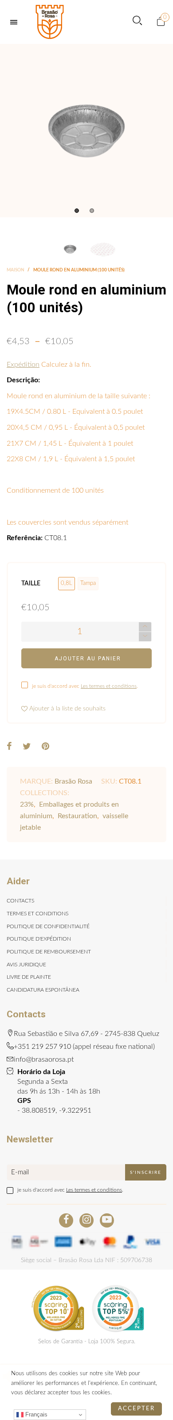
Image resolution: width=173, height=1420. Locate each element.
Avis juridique (26, 964)
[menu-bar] (16, 22)
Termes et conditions (37, 913)
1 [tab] (77, 210)
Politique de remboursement (49, 951)
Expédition (23, 364)
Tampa (88, 583)
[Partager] (9, 747)
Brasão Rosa (73, 781)
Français (35, 1414)
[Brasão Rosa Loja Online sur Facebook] (66, 1220)
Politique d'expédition (39, 938)
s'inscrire (145, 1172)
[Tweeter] (27, 747)
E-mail (20, 1172)
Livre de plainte (29, 977)
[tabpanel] (86, 130)
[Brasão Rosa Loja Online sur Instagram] (86, 1220)
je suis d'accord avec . (85, 686)
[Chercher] (137, 21)
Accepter (136, 1409)
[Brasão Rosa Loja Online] (49, 21)
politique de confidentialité (48, 926)
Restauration (77, 816)
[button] (145, 637)
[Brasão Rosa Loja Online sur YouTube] (107, 1220)
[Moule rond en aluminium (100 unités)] (86, 130)
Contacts (20, 900)
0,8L (66, 583)
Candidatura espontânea (43, 989)
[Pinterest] (45, 747)
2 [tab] (92, 210)
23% (27, 804)
